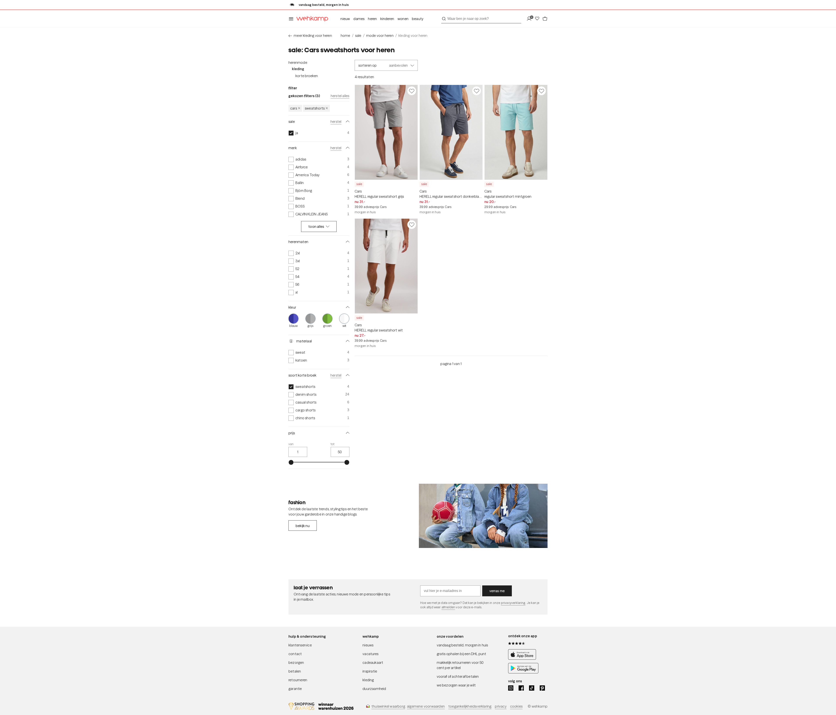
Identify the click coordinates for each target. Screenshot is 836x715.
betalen (294, 671)
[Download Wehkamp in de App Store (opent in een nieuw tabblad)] (523, 658)
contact (295, 654)
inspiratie (369, 671)
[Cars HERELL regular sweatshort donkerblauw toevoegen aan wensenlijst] (476, 90)
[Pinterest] (542, 688)
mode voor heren (380, 35)
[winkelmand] (545, 18)
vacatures (370, 654)
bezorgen (296, 662)
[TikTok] (531, 688)
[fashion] (483, 516)
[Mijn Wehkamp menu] (530, 18)
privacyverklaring (513, 603)
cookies (516, 706)
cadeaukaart (372, 662)
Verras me (497, 591)
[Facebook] (521, 688)
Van (291, 444)
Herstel (335, 121)
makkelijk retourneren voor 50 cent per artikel (460, 665)
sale (358, 35)
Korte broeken (306, 76)
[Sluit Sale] (346, 121)
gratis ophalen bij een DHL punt (461, 654)
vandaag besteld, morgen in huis (462, 645)
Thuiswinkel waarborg (388, 706)
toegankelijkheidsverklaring (469, 706)
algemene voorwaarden (426, 706)
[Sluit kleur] (346, 307)
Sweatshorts (315, 108)
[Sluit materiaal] (346, 341)
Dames (358, 19)
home (345, 35)
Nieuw (345, 19)
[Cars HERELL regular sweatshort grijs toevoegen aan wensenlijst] (411, 90)
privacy (500, 706)
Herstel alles (340, 96)
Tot (333, 444)
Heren (372, 19)
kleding (368, 680)
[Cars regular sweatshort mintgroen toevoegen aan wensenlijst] (541, 90)
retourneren (297, 680)
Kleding (298, 69)
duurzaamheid (374, 688)
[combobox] (481, 18)
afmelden (448, 607)
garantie (295, 688)
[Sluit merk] (346, 147)
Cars (293, 108)
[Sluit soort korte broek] (346, 375)
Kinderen (387, 19)
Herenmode (297, 62)
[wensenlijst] (538, 18)
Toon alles (316, 226)
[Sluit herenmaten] (346, 241)
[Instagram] (510, 688)
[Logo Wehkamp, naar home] (311, 19)
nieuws (367, 645)
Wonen (403, 19)
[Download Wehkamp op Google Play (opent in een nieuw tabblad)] (523, 672)
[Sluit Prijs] (346, 433)
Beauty (417, 19)
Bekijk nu (303, 526)
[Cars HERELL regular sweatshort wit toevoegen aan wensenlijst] (411, 224)
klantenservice (300, 645)
